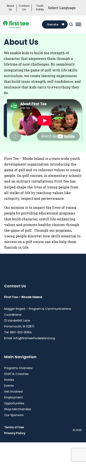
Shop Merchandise (17, 409)
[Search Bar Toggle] (71, 24)
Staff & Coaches (16, 374)
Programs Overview (18, 368)
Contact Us (24, 7)
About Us (10, 7)
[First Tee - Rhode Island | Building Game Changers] (23, 24)
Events (9, 386)
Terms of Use (14, 427)
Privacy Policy (14, 433)
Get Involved (13, 391)
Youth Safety (40, 7)
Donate (52, 24)
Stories (9, 380)
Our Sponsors (14, 415)
